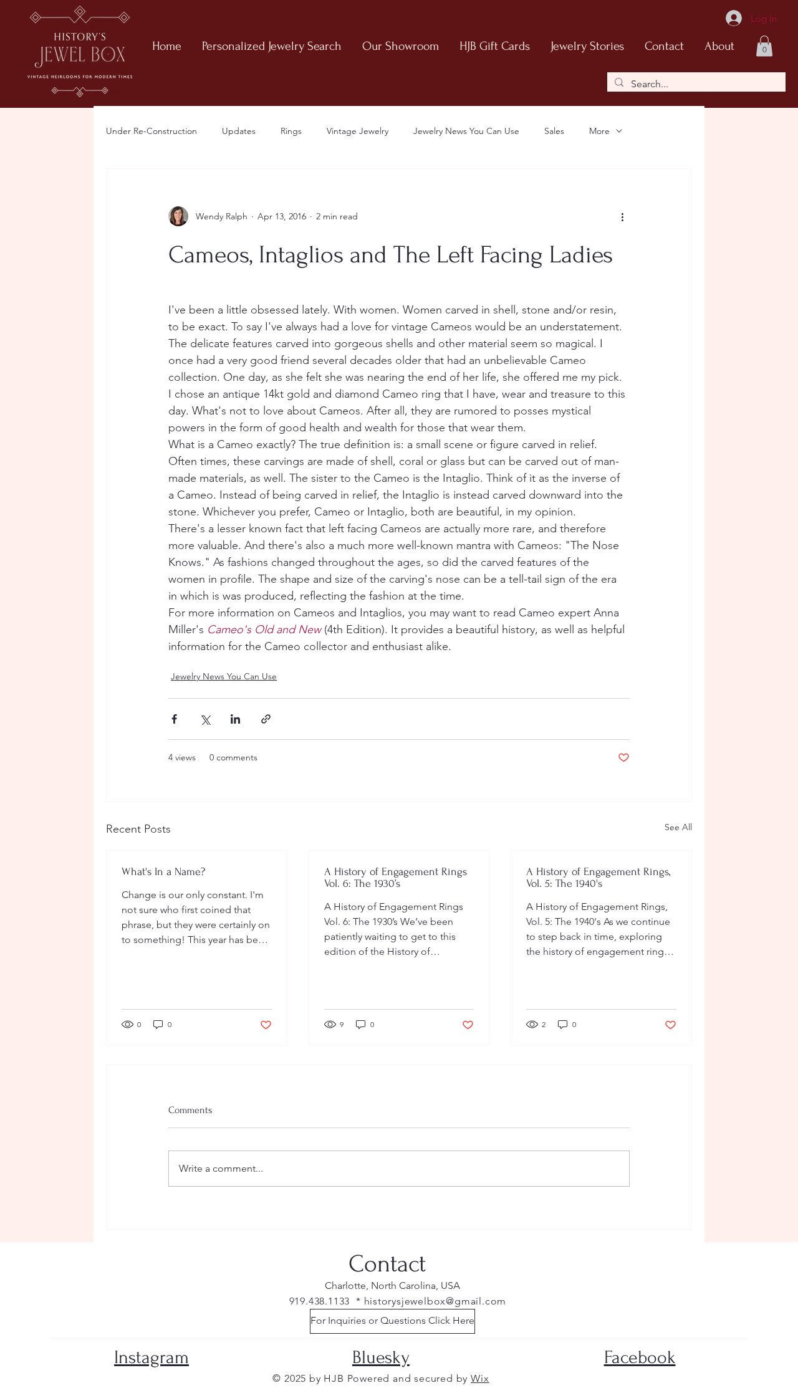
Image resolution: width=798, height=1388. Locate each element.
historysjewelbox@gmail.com (435, 1301)
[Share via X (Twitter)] (205, 719)
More (599, 130)
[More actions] (622, 216)
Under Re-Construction (151, 130)
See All (678, 827)
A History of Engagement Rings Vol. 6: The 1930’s (395, 877)
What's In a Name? (163, 872)
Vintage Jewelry (357, 130)
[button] (764, 46)
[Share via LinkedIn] (235, 719)
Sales (554, 130)
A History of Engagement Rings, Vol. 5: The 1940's (598, 877)
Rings (291, 130)
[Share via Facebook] (174, 719)
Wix (480, 1378)
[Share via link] (266, 719)
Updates (239, 130)
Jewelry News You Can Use (466, 130)
